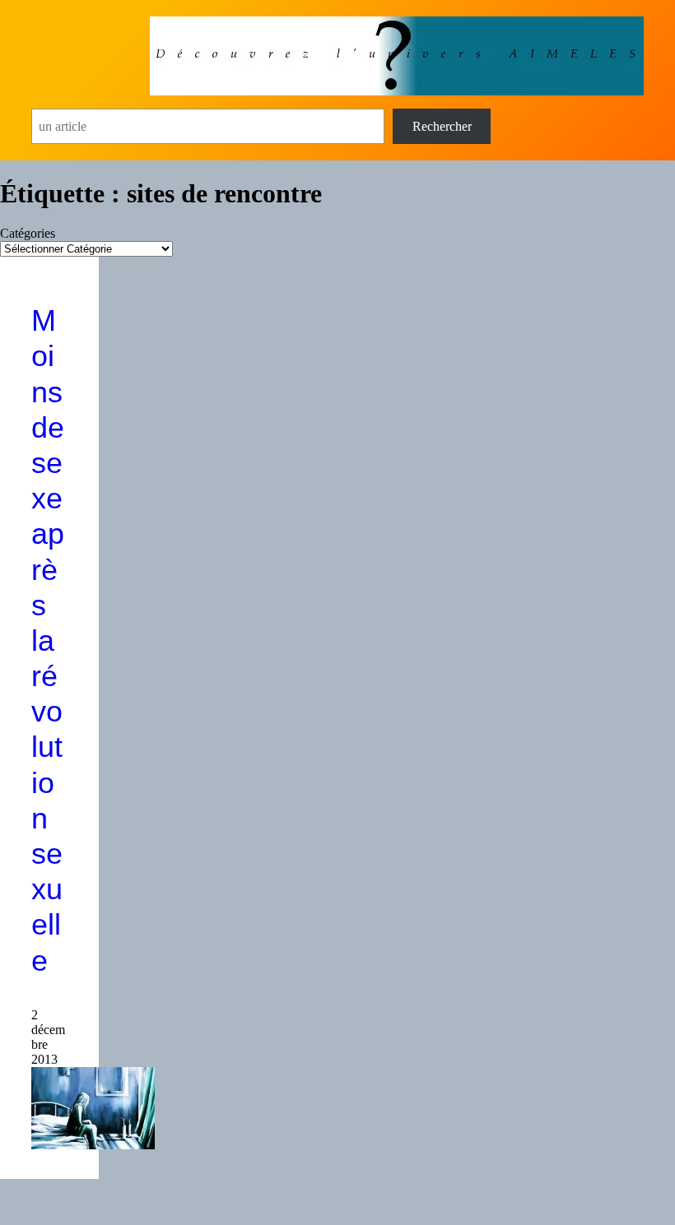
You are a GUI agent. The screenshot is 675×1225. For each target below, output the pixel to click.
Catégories (27, 233)
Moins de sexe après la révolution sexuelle (47, 640)
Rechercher (442, 126)
